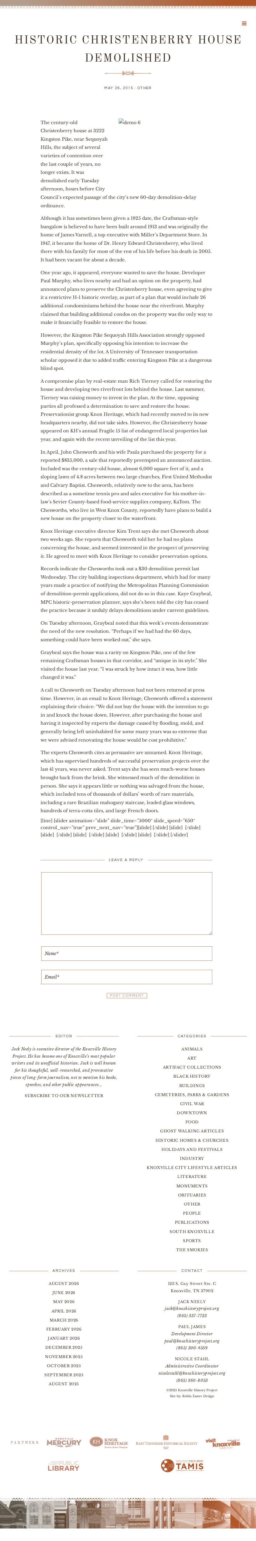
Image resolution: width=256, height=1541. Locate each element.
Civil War (192, 1103)
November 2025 (64, 1356)
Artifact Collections (192, 1067)
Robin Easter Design (198, 1396)
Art (192, 1058)
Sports (192, 1240)
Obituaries (192, 1195)
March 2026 (64, 1320)
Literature (192, 1176)
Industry (192, 1158)
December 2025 (64, 1347)
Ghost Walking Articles (192, 1131)
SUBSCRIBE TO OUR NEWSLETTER (64, 1095)
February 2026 (64, 1329)
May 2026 (64, 1301)
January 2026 (64, 1338)
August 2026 (64, 1283)
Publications (192, 1222)
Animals (192, 1049)
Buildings (192, 1085)
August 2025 (64, 1384)
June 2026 (64, 1292)
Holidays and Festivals (192, 1149)
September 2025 (63, 1374)
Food (192, 1122)
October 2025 (64, 1365)
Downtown (192, 1112)
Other (144, 88)
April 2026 (64, 1311)
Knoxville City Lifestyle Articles (192, 1167)
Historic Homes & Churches (192, 1140)
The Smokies (192, 1249)
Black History (192, 1076)
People (192, 1213)
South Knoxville (192, 1231)
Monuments (192, 1186)
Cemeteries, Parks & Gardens (192, 1094)
